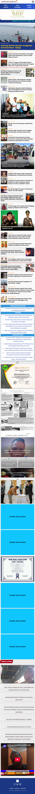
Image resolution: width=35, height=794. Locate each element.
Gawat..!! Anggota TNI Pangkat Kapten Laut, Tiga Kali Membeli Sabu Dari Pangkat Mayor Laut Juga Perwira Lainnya (21, 64)
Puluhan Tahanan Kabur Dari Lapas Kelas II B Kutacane (19, 727)
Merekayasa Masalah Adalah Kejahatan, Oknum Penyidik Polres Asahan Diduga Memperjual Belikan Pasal (20, 89)
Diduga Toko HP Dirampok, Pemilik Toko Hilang (20, 124)
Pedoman (17, 788)
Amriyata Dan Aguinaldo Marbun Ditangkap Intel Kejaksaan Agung (17, 227)
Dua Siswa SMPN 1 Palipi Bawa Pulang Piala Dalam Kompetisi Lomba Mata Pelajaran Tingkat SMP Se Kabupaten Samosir (19, 339)
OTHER (29, 7)
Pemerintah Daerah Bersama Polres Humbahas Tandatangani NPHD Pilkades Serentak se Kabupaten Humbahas (20, 139)
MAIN (17, 5)
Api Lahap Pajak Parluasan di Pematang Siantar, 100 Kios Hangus (20, 189)
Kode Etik (23, 788)
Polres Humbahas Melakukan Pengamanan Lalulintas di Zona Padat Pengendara (15, 165)
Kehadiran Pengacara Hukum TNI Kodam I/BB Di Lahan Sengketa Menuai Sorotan (11, 72)
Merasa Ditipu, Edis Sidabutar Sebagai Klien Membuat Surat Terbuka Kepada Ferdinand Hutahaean (19, 81)
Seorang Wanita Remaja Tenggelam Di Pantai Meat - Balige (20, 282)
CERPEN (5, 7)
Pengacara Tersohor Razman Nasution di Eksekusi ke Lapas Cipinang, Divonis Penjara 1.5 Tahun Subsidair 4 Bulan (20, 182)
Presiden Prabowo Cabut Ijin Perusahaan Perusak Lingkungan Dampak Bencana (20, 275)
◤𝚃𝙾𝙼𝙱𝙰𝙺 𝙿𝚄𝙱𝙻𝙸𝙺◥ (21, 790)
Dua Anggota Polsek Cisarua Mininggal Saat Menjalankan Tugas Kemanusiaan (20, 259)
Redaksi (11, 788)
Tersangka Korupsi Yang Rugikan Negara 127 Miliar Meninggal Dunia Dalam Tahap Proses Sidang (11, 267)
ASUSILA (29, 5)
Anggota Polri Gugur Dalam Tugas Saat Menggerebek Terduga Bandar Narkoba (20, 174)
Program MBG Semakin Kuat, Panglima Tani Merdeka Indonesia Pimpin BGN (20, 131)
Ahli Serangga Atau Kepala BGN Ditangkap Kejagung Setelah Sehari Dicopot (21, 206)
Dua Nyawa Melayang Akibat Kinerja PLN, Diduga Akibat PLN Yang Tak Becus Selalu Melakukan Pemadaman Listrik (12, 198)
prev (17, 479)
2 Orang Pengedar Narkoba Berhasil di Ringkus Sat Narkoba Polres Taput (19, 244)
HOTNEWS (17, 7)
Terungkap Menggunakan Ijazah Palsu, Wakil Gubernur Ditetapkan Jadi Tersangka (20, 300)
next (18, 479)
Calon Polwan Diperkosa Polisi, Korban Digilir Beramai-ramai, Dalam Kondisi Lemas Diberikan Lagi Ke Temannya (19, 236)
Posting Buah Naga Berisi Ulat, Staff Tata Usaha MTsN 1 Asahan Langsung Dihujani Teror (16, 115)
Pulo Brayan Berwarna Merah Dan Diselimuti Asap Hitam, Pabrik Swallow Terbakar (12, 252)
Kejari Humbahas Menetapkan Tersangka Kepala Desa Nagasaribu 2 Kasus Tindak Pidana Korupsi (20, 55)
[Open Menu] (33, 2)
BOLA (5, 5)
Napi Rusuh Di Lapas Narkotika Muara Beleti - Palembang (19, 719)
